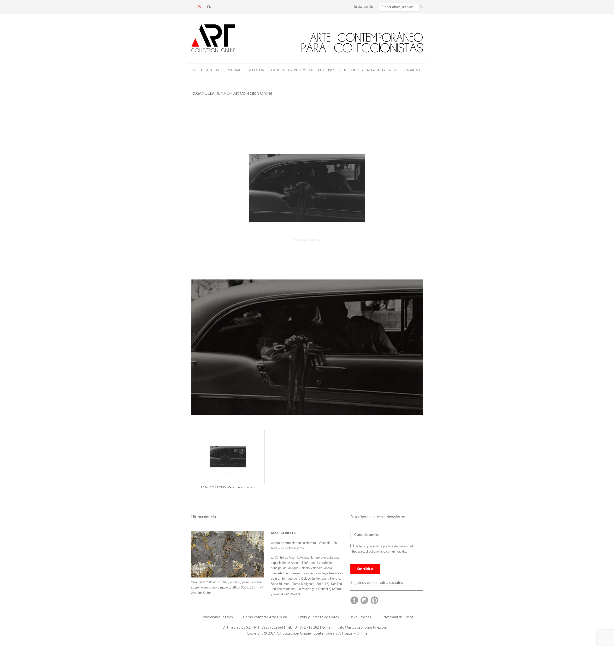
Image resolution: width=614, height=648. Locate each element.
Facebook (354, 600)
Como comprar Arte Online (265, 617)
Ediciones (326, 70)
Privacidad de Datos (397, 617)
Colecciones (351, 70)
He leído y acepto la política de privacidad (383, 546)
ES (199, 7)
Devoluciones (360, 617)
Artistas (214, 70)
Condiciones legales (217, 617)
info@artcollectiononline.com (362, 627)
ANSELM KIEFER (283, 533)
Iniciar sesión (363, 6)
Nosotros (376, 70)
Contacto (411, 70)
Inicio (197, 70)
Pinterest (374, 600)
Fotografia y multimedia (291, 70)
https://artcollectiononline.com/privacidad (379, 551)
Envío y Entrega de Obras (318, 617)
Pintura (233, 70)
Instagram (364, 600)
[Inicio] (307, 38)
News (394, 70)
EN (209, 7)
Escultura (255, 70)
